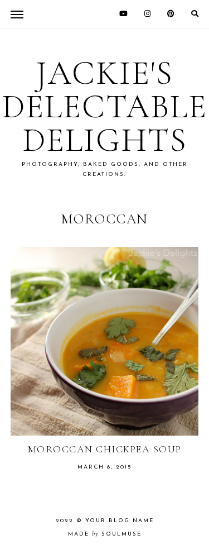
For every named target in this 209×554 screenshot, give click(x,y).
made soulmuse (105, 534)
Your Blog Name (119, 521)
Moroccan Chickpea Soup (105, 449)
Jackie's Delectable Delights (104, 106)
